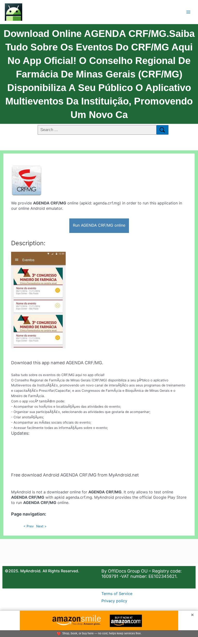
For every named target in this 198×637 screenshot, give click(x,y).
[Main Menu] (188, 12)
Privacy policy (114, 600)
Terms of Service (116, 593)
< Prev (28, 526)
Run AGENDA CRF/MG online (99, 225)
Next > (41, 526)
